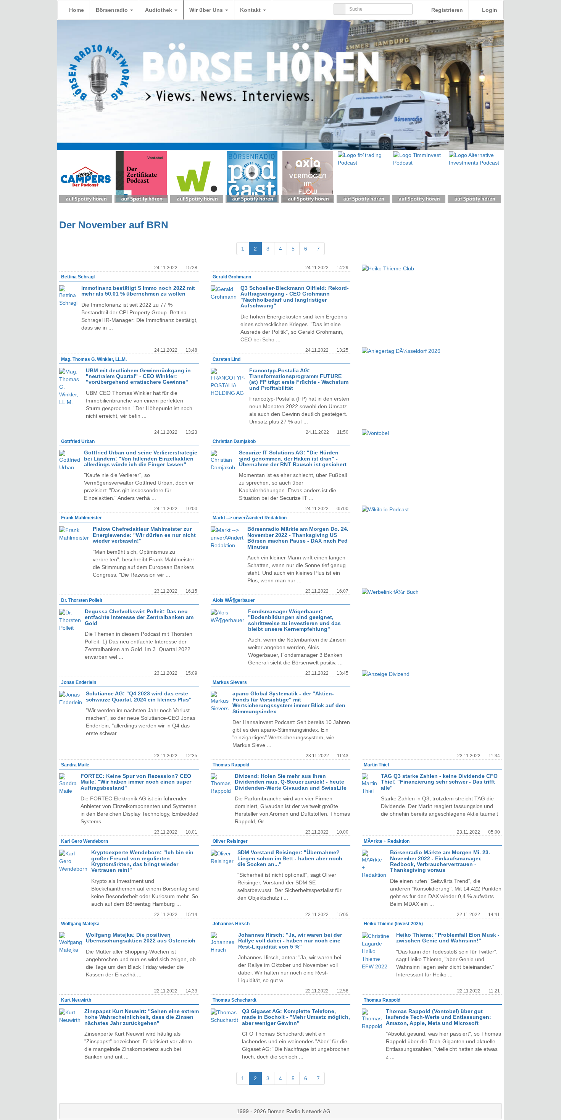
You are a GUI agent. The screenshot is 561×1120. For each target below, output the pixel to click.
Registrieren (446, 10)
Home (76, 10)
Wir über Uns (206, 10)
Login (488, 10)
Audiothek (159, 10)
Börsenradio (112, 10)
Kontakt (251, 10)
